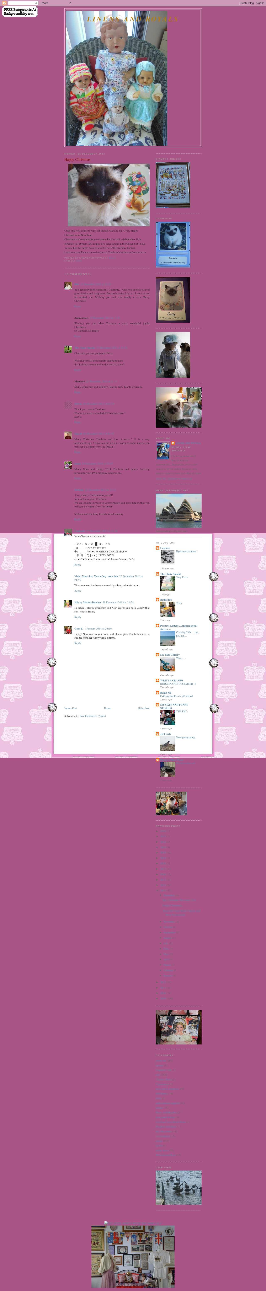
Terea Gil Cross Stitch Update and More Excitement (181, 913)
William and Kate (166, 1155)
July (166, 943)
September (170, 932)
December (169, 895)
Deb (76, 284)
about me (161, 1060)
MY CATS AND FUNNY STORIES (174, 706)
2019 (163, 858)
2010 (163, 993)
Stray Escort (182, 577)
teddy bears (162, 1150)
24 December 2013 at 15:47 (97, 463)
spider (159, 1145)
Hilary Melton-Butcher (87, 602)
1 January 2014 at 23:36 (98, 628)
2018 (163, 863)
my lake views (164, 1131)
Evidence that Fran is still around (176, 696)
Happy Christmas (77, 159)
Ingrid (78, 434)
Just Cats (165, 734)
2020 (163, 852)
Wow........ (181, 658)
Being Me (165, 693)
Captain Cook (164, 1070)
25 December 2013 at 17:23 (100, 490)
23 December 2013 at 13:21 (105, 318)
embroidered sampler (167, 1103)
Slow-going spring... (186, 737)
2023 (163, 836)
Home (107, 708)
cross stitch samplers (167, 1089)
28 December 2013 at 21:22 (118, 602)
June (166, 948)
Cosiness (165, 548)
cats (79, 261)
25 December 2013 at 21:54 (102, 531)
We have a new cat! (185, 763)
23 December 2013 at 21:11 (101, 381)
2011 (163, 987)
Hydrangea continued (186, 551)
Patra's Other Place (171, 760)
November (170, 921)
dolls (158, 1098)
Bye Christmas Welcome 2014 (179, 900)
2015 (163, 879)
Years (179, 603)
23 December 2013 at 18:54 (112, 348)
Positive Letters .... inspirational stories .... (178, 627)
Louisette (79, 531)
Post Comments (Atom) (93, 716)
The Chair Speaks (84, 348)
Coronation (162, 1084)
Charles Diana (164, 1079)
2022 (163, 842)
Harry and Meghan (166, 1112)
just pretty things (165, 1117)
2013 (163, 890)
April (167, 959)
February (169, 970)
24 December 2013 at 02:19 (98, 404)
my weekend (163, 1136)
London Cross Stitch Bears (171, 1122)
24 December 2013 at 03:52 (98, 434)
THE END (181, 711)
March (167, 965)
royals (159, 1141)
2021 (163, 847)
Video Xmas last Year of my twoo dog (96, 576)
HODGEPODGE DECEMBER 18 (178, 683)
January (168, 975)
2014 (163, 885)
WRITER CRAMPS (171, 680)
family (159, 1107)
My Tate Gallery (170, 655)
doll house (162, 1093)
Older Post (144, 708)
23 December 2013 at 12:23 (95, 284)
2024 (163, 831)
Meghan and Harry (166, 1126)
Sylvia (78, 404)
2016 (163, 874)
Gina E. (78, 628)
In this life (166, 599)
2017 (163, 869)
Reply (77, 306)
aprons (159, 1065)
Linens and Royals (133, 19)
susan (77, 463)
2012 (163, 982)
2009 (163, 998)
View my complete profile (174, 479)
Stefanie (79, 490)
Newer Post (70, 708)
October (168, 927)
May (166, 954)
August (168, 938)
